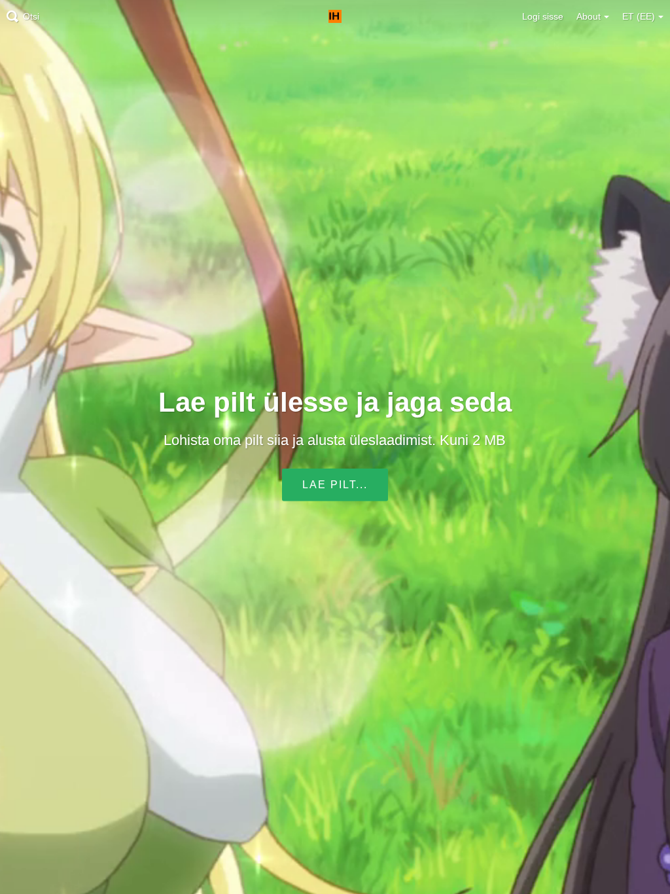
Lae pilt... (335, 484)
